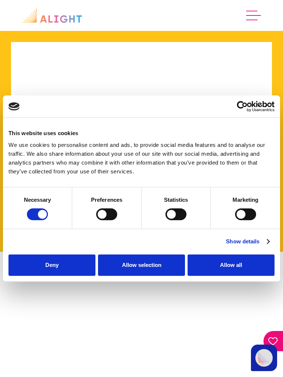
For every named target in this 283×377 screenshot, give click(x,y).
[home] (52, 15)
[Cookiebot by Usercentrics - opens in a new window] (242, 106)
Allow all (231, 265)
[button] (253, 15)
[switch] (106, 214)
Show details (242, 241)
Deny (52, 265)
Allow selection (141, 265)
